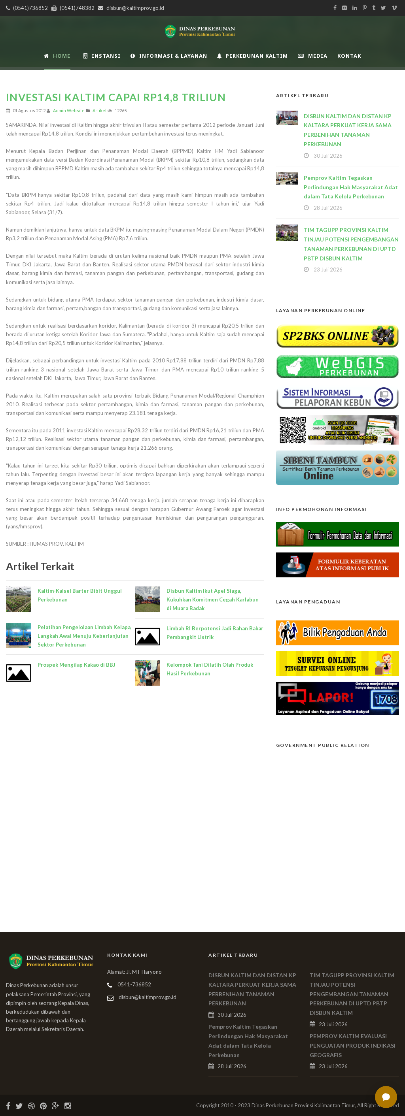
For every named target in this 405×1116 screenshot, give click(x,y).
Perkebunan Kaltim (257, 55)
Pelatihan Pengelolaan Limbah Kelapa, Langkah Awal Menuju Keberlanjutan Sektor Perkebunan (85, 636)
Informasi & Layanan (173, 55)
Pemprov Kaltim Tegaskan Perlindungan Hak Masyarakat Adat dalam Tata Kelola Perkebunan (351, 187)
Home (61, 55)
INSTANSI (106, 55)
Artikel (99, 110)
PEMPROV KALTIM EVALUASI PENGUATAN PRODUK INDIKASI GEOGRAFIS (353, 1045)
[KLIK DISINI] (337, 335)
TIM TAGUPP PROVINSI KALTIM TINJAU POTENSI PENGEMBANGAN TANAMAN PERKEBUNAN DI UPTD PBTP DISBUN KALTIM (352, 994)
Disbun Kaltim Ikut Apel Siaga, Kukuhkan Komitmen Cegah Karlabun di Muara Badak (213, 599)
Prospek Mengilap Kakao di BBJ (76, 665)
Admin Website (69, 110)
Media (317, 55)
